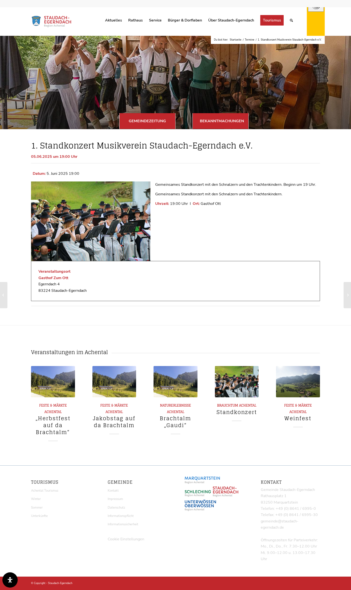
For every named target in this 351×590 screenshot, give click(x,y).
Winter (36, 499)
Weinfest (297, 418)
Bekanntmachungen (222, 121)
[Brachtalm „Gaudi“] (175, 381)
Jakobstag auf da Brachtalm (114, 422)
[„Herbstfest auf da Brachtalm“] (53, 381)
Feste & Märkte (53, 405)
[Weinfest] (298, 381)
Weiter (313, 396)
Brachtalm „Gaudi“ (175, 422)
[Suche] (291, 20)
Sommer (37, 507)
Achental (53, 412)
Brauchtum (227, 405)
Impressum (115, 499)
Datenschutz (116, 507)
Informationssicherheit (123, 524)
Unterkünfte (39, 516)
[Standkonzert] (237, 381)
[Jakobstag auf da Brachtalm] (114, 381)
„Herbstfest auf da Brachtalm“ (53, 425)
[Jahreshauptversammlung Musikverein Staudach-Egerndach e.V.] (3, 295)
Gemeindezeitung (147, 121)
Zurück (38, 396)
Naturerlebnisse (175, 405)
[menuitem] (113, 20)
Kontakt (113, 491)
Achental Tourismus (44, 491)
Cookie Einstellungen (126, 539)
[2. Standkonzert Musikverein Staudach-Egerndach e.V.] (347, 295)
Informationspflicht (121, 516)
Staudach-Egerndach (60, 583)
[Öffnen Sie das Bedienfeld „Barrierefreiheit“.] (10, 580)
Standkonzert (237, 412)
